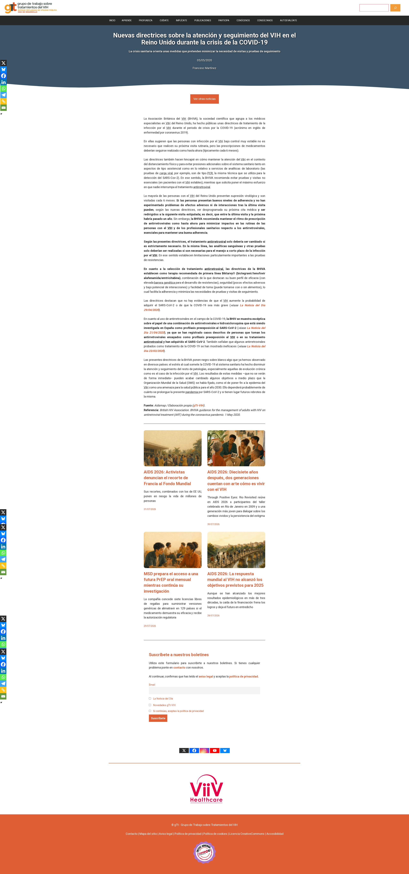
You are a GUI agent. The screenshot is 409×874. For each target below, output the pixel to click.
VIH (183, 118)
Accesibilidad (274, 833)
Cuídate (164, 20)
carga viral (166, 173)
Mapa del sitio (148, 833)
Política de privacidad (188, 833)
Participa (223, 20)
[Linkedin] (3, 82)
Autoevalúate (288, 20)
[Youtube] (215, 750)
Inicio (112, 20)
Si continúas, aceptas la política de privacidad (178, 711)
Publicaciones (202, 20)
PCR (210, 173)
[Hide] (1, 114)
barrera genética (164, 282)
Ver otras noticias (204, 98)
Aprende (127, 20)
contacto (179, 667)
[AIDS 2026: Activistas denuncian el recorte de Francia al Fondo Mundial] (173, 463)
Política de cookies (215, 833)
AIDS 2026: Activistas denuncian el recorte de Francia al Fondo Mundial (167, 478)
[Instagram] (204, 750)
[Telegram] (3, 95)
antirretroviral (201, 187)
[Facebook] (3, 76)
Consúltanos (265, 20)
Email (152, 684)
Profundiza (145, 20)
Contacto (131, 833)
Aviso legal (166, 833)
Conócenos (243, 20)
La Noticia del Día (162, 698)
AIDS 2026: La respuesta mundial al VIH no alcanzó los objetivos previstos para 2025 (235, 579)
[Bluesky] (3, 69)
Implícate (181, 20)
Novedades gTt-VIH (164, 705)
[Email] (3, 107)
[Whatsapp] (3, 88)
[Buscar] (395, 7)
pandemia (191, 392)
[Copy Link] (3, 101)
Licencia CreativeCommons (246, 833)
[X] (3, 63)
